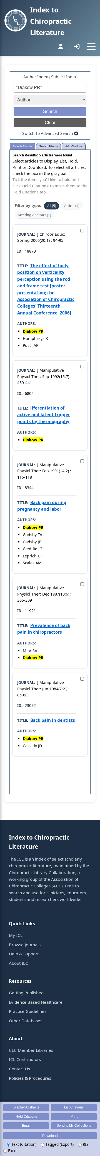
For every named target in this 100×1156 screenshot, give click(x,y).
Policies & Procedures (30, 1078)
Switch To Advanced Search (48, 133)
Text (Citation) (23, 1144)
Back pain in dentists (52, 720)
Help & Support (24, 953)
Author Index (35, 76)
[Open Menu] (91, 46)
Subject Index (64, 76)
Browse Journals (25, 944)
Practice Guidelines (27, 1011)
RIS (85, 1144)
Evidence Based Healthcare (35, 1002)
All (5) (51, 205)
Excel (12, 1150)
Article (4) (71, 205)
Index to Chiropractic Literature (50, 21)
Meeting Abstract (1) (34, 215)
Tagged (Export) (59, 1144)
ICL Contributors (25, 1059)
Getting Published (26, 992)
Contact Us (19, 1068)
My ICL (15, 935)
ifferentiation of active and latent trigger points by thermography (43, 414)
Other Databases (25, 1020)
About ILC (18, 963)
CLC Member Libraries (31, 1050)
